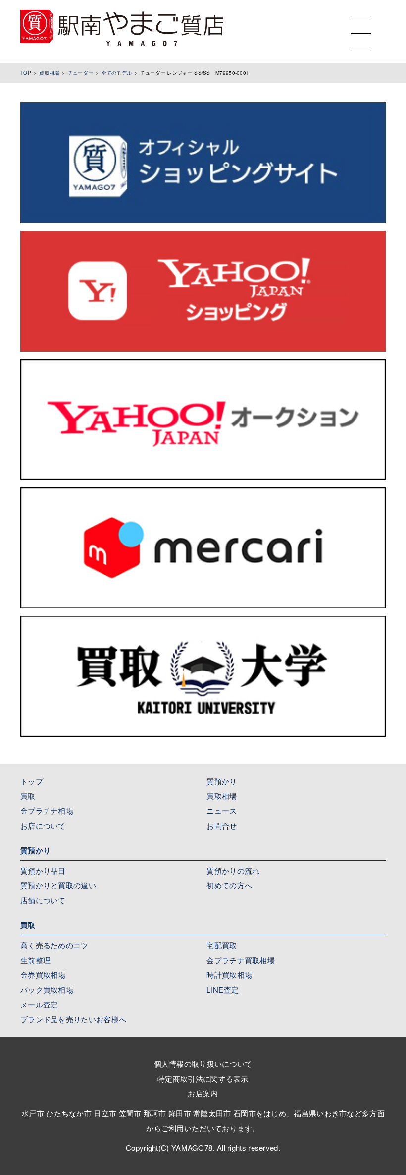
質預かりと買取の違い (58, 885)
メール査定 (39, 1004)
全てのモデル (117, 72)
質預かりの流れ (232, 870)
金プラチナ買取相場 (240, 960)
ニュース (221, 810)
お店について (43, 825)
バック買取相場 (46, 989)
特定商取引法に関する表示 (203, 1078)
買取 (28, 796)
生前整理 (35, 960)
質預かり (221, 781)
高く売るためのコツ (54, 945)
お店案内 (203, 1093)
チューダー (81, 72)
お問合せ (221, 825)
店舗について (43, 900)
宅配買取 (221, 945)
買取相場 (49, 72)
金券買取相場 (43, 974)
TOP (25, 72)
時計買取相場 (229, 974)
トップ (31, 781)
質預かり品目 (43, 870)
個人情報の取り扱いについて (203, 1063)
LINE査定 (222, 989)
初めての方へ (229, 885)
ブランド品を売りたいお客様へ (73, 1019)
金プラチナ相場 (46, 810)
